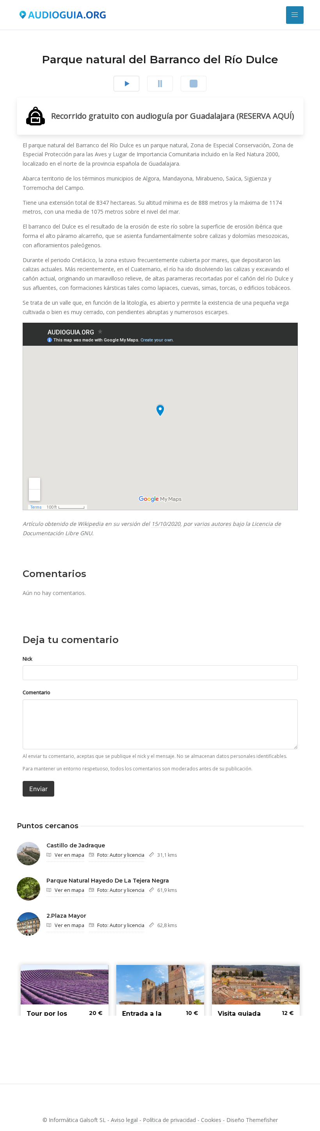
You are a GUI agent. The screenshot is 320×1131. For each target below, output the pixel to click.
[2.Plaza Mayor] (28, 924)
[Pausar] (160, 83)
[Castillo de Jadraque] (28, 853)
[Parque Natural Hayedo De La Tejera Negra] (28, 889)
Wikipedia (90, 523)
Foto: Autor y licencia (120, 855)
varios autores (212, 523)
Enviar (38, 789)
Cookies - (213, 1120)
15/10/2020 (165, 523)
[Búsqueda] (295, 15)
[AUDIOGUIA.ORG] (62, 15)
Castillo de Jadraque (75, 845)
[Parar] (193, 83)
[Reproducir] (126, 83)
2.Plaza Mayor (66, 915)
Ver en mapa (69, 855)
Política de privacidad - (172, 1120)
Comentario (36, 692)
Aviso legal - (126, 1120)
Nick (27, 658)
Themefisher (262, 1120)
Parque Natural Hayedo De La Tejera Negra (107, 880)
